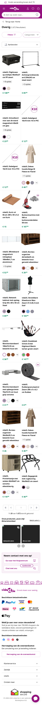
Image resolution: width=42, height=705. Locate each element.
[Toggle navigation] (3, 8)
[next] (31, 507)
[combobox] (21, 15)
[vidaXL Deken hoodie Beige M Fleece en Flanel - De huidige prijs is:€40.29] (30, 153)
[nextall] (36, 507)
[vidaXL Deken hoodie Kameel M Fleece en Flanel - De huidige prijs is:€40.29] (30, 417)
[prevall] (6, 507)
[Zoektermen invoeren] (37, 14)
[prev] (11, 507)
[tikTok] (17, 640)
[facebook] (4, 640)
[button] (11, 534)
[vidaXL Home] (14, 8)
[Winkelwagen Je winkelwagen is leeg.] (38, 8)
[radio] (4, 88)
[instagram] (8, 640)
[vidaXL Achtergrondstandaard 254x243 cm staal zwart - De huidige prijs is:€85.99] (30, 59)
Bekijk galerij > (35, 520)
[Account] (27, 8)
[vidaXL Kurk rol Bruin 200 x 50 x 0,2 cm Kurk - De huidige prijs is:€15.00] (11, 199)
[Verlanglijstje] (33, 8)
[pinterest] (13, 640)
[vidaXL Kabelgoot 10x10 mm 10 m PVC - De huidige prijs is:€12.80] (30, 105)
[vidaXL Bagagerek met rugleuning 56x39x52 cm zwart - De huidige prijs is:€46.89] (30, 463)
